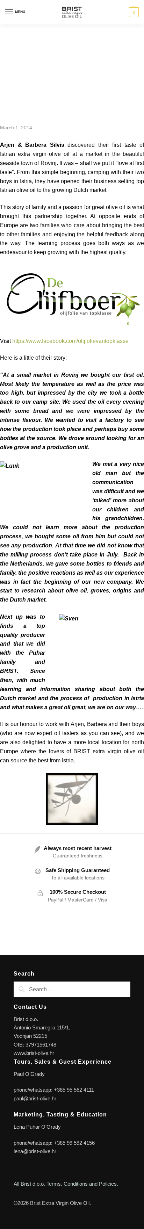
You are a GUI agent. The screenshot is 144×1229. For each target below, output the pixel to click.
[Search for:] (72, 989)
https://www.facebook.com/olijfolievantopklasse (71, 341)
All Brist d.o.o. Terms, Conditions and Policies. (66, 1184)
